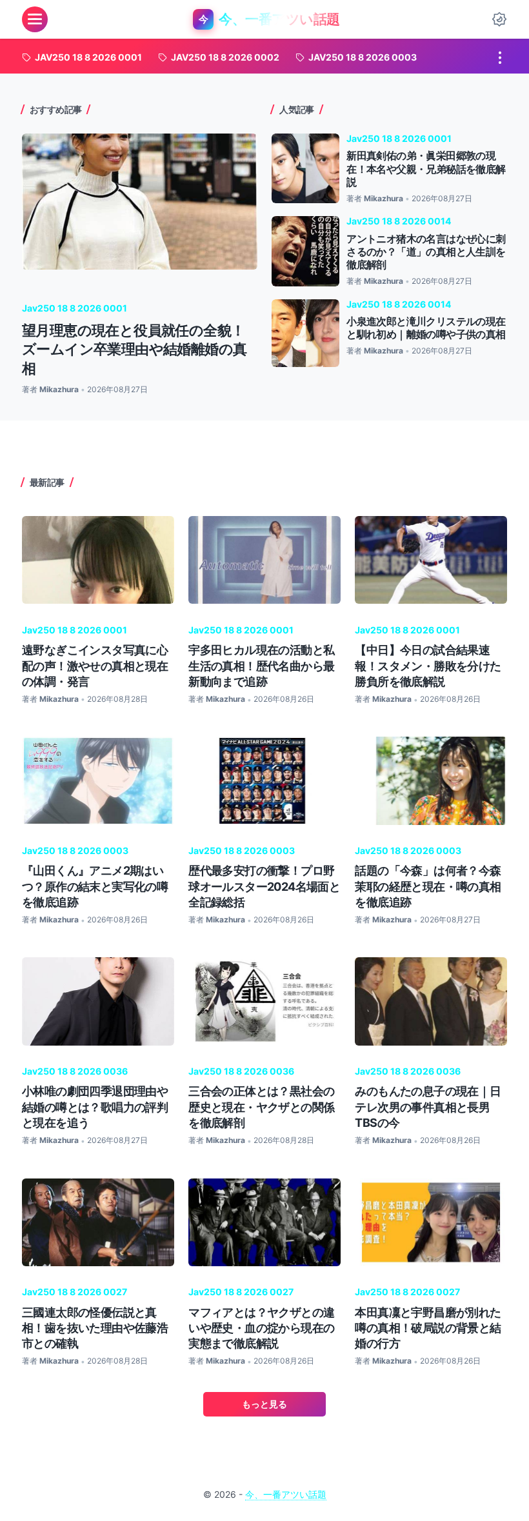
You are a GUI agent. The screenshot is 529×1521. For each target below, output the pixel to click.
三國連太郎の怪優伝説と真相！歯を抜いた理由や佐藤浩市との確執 (95, 1328)
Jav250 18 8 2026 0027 (74, 1291)
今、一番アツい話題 (285, 1494)
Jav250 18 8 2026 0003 (75, 850)
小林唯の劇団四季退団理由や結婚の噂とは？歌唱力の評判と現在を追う (95, 1106)
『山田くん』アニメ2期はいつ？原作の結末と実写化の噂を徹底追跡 (95, 886)
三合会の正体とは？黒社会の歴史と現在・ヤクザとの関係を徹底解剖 (261, 1106)
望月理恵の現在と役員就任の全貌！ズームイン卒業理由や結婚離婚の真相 (134, 349)
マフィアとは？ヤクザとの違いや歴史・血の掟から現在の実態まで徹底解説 (261, 1328)
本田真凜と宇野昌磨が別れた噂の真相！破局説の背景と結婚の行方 (428, 1328)
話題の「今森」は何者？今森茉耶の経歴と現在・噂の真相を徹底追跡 (428, 886)
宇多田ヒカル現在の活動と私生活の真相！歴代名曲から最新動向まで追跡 (261, 665)
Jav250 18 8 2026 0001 (74, 308)
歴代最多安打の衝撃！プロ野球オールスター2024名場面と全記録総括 (264, 886)
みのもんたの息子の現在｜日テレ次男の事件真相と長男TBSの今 (428, 1106)
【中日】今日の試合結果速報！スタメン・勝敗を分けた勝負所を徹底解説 (428, 665)
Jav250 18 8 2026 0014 (398, 220)
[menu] (35, 19)
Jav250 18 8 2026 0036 (75, 1071)
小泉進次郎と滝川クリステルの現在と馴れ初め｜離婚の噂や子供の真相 (425, 328)
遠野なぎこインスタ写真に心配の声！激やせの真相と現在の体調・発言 (95, 665)
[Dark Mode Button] (499, 19)
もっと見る (264, 1403)
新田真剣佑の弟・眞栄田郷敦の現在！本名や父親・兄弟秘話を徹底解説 (425, 169)
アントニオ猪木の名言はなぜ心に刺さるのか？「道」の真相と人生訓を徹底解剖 (425, 252)
